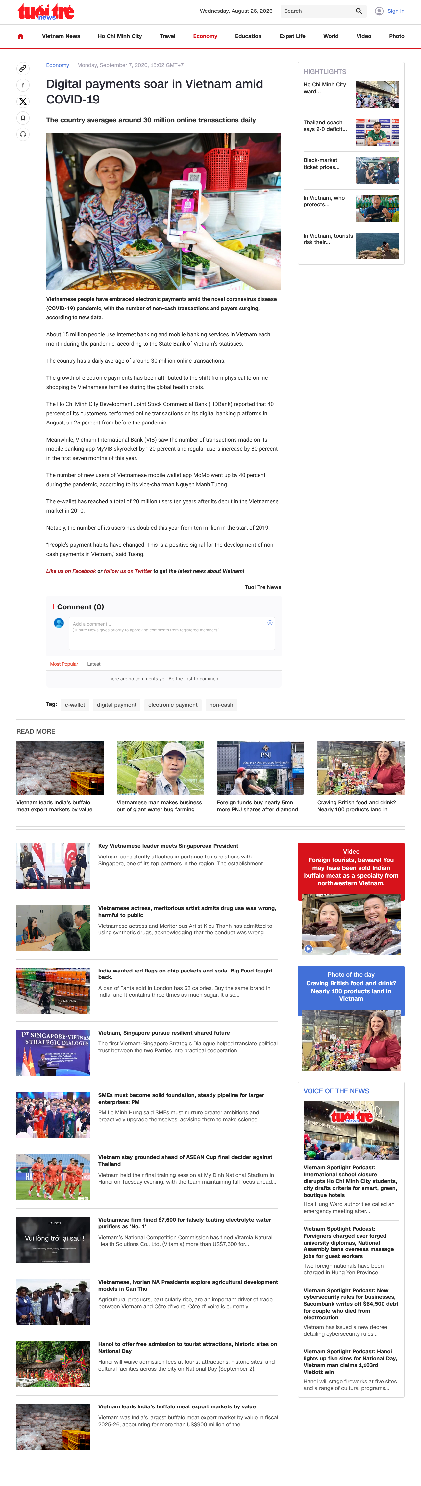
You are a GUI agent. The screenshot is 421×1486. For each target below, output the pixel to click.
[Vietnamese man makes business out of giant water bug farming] (160, 768)
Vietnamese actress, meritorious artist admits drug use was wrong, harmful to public (187, 912)
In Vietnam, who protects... (324, 202)
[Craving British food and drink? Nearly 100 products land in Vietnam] (361, 768)
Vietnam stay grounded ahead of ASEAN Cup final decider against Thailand (185, 1161)
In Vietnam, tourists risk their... (328, 239)
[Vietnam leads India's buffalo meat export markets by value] (60, 768)
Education (248, 36)
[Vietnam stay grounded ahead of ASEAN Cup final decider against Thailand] (53, 1177)
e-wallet (75, 705)
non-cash (221, 705)
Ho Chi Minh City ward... (325, 88)
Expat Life (293, 36)
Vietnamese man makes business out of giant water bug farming (159, 806)
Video (364, 36)
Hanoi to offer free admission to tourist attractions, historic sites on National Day (187, 1348)
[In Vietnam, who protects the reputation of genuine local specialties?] (377, 208)
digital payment (116, 705)
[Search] (359, 11)
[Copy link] (23, 68)
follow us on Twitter (128, 571)
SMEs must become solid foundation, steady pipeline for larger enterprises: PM (181, 1099)
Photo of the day (351, 975)
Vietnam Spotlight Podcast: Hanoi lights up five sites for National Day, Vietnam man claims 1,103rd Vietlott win (350, 1362)
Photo (397, 36)
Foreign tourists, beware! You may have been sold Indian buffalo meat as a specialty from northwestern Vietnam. (351, 872)
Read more (35, 731)
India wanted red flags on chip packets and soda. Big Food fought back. (185, 974)
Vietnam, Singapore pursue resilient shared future (164, 1033)
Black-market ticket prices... (322, 164)
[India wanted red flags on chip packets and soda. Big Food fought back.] (53, 991)
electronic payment (173, 705)
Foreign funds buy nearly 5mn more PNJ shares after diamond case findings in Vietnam (257, 806)
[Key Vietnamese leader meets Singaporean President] (53, 866)
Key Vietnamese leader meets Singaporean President (168, 846)
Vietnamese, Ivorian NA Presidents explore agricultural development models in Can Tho (188, 1286)
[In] (23, 134)
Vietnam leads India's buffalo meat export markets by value (54, 806)
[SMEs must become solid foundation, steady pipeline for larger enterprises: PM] (53, 1115)
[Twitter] (23, 101)
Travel (167, 36)
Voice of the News (336, 1091)
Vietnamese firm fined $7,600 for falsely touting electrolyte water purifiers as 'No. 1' (184, 1223)
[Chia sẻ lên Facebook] (23, 85)
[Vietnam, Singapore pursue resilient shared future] (53, 1053)
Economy (205, 36)
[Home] (20, 36)
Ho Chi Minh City (120, 36)
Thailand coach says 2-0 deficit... (325, 126)
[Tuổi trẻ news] (45, 11)
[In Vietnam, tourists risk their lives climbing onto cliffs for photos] (377, 246)
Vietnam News (61, 36)
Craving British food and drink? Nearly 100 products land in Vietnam (356, 806)
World (331, 36)
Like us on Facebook (71, 571)
